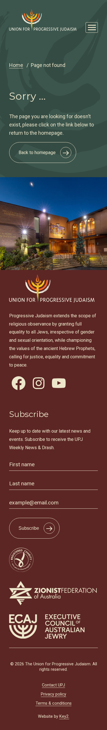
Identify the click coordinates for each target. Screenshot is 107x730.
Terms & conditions (54, 703)
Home (16, 65)
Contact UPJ (53, 685)
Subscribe (29, 528)
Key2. (64, 716)
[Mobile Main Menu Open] (92, 27)
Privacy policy (53, 694)
